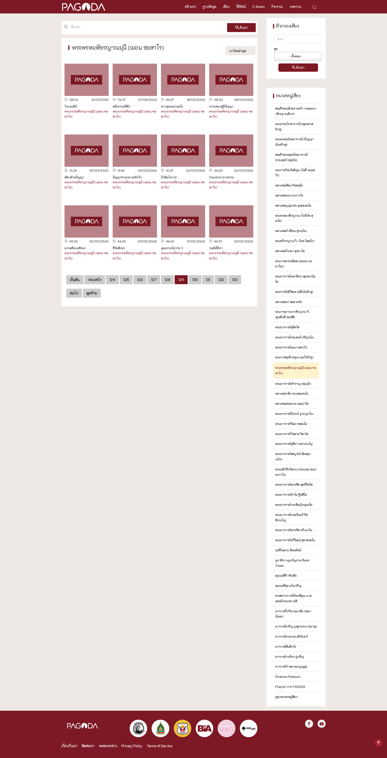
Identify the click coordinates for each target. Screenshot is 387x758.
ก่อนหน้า (94, 279)
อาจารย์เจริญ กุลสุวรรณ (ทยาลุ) (296, 626)
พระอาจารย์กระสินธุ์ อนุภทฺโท (293, 504)
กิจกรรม (277, 6)
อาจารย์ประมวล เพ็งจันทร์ (291, 636)
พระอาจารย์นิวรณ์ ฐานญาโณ (294, 413)
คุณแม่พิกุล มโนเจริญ (288, 585)
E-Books (258, 6)
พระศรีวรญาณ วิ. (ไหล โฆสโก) (294, 241)
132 (221, 279)
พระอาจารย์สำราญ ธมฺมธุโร (293, 383)
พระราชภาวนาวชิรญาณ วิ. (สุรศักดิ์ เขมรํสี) (292, 314)
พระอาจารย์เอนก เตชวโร (291, 347)
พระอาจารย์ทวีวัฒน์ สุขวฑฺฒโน (295, 540)
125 (126, 279)
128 (167, 279)
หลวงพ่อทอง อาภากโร (289, 195)
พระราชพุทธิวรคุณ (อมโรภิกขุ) (294, 357)
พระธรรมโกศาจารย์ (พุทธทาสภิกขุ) (294, 126)
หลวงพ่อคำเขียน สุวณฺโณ (291, 231)
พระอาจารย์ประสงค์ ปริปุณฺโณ (294, 337)
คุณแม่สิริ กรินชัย (286, 575)
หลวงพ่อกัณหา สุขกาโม (290, 251)
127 (154, 279)
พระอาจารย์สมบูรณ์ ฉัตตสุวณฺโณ (292, 456)
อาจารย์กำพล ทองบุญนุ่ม (291, 666)
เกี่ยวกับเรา (69, 745)
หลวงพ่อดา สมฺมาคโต (288, 302)
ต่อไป (74, 293)
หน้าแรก (190, 6)
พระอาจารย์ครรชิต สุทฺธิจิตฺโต (294, 484)
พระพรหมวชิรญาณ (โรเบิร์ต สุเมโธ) (294, 218)
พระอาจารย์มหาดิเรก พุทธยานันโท (295, 279)
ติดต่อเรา (88, 745)
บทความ (295, 6)
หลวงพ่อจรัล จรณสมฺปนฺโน (291, 393)
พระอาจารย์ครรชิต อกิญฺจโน (293, 530)
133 (235, 279)
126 (140, 279)
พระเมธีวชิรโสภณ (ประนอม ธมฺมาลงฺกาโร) (295, 472)
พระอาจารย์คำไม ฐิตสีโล (291, 494)
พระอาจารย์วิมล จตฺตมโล (291, 424)
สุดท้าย (91, 293)
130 (195, 279)
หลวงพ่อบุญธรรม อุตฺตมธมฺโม (293, 205)
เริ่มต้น (75, 279)
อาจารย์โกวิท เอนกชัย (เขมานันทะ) (293, 614)
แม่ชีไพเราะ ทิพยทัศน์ (288, 550)
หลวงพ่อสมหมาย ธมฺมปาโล (291, 403)
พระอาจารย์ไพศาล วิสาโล (291, 434)
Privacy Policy (131, 745)
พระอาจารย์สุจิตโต (287, 327)
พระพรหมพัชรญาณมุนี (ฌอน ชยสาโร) (295, 370)
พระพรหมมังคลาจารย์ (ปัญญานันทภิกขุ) (294, 142)
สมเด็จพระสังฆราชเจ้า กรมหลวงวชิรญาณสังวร (295, 111)
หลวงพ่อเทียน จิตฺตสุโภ (289, 185)
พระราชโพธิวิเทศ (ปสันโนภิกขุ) (294, 292)
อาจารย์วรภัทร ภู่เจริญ (289, 656)
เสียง (226, 6)
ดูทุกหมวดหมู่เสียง (286, 697)
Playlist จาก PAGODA (290, 686)
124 (112, 279)
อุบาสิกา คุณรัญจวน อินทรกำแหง (292, 563)
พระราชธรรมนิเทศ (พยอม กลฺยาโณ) (293, 264)
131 (208, 279)
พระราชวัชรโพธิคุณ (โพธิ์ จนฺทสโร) (295, 173)
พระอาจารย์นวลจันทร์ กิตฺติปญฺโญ (291, 517)
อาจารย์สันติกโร (285, 646)
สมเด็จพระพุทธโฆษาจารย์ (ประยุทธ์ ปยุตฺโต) (291, 157)
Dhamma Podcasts (288, 676)
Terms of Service (159, 745)
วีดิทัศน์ (241, 6)
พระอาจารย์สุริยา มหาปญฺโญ (293, 444)
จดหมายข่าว (108, 745)
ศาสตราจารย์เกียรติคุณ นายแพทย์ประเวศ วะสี (293, 598)
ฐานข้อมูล (209, 6)
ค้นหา (243, 27)
